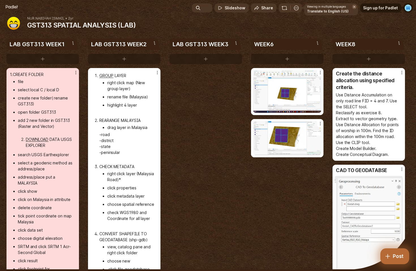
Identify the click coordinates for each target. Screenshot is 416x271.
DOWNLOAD (37, 139)
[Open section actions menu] (73, 43)
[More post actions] (76, 72)
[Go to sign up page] (408, 7)
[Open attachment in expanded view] (287, 91)
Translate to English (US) (328, 11)
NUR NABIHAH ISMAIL (46, 18)
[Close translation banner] (354, 7)
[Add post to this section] (43, 59)
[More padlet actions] (296, 7)
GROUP (106, 75)
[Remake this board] (284, 7)
